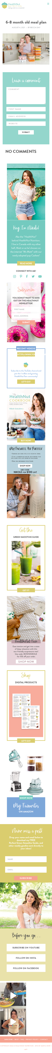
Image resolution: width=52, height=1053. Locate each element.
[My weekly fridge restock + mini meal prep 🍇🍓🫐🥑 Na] (13, 1022)
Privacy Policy (32, 1039)
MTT (26, 1049)
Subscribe (8, 1039)
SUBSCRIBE (26, 878)
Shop (17, 1039)
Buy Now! (26, 440)
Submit (26, 322)
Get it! (26, 590)
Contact (44, 1039)
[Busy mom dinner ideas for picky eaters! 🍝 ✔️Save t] (13, 996)
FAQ (22, 1039)
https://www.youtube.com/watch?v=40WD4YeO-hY (26, 355)
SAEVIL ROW (45, 1046)
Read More (26, 263)
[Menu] (48, 4)
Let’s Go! (26, 381)
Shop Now (26, 798)
